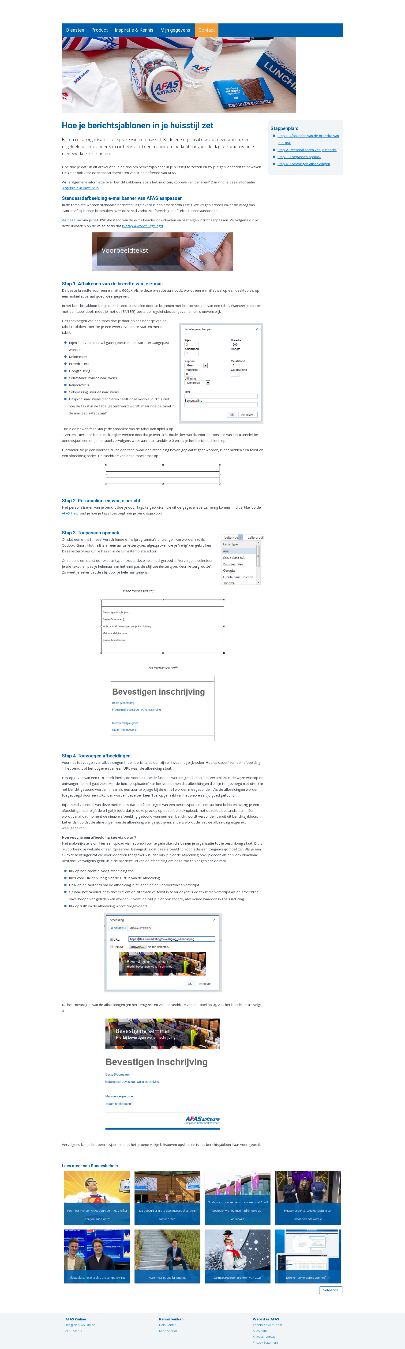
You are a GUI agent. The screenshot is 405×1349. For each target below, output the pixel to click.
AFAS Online (75, 1319)
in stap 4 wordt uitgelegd (142, 226)
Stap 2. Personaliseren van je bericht (307, 149)
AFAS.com (260, 1331)
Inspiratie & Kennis (134, 30)
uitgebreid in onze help (80, 188)
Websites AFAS (266, 1319)
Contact (207, 30)
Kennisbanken (171, 1319)
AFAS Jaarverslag (264, 1336)
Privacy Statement (265, 1342)
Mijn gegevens (175, 30)
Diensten (75, 30)
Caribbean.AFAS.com (267, 1325)
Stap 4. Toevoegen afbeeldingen (304, 163)
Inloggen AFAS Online (80, 1325)
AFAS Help (70, 513)
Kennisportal (168, 1331)
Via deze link (72, 220)
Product (99, 30)
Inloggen (336, 2)
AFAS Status (73, 1331)
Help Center (167, 1325)
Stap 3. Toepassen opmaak (299, 156)
